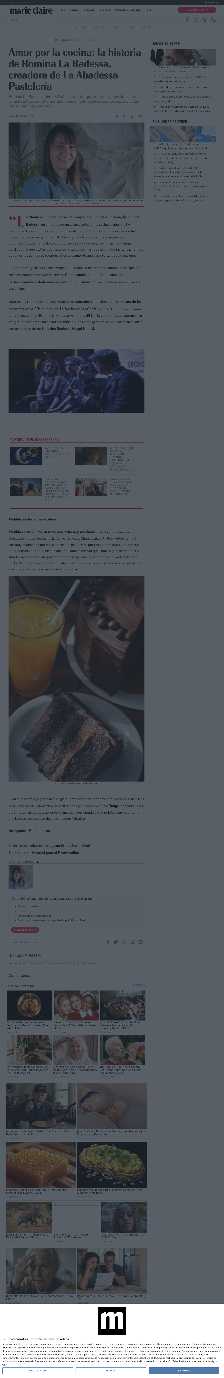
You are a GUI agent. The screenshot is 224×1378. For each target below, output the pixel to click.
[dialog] (112, 1341)
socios (27, 1344)
